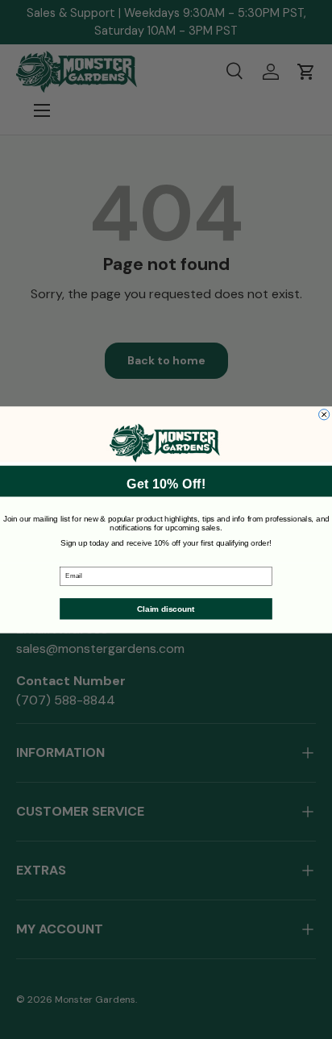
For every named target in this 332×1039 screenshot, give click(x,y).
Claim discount (165, 608)
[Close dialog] (324, 414)
